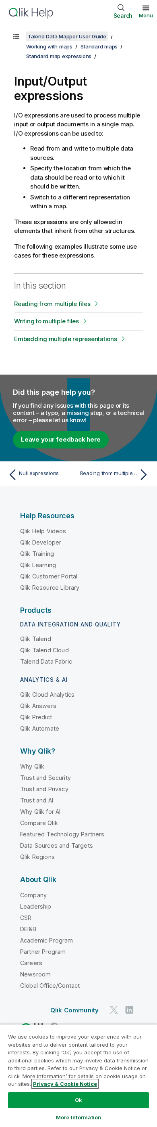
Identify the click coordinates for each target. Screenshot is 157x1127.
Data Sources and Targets (56, 845)
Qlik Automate (39, 728)
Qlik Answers (38, 705)
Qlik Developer (40, 542)
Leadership (36, 906)
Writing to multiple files (46, 321)
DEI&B (28, 929)
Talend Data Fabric (46, 661)
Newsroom (35, 974)
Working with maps (49, 46)
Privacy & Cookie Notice (65, 1084)
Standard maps (99, 46)
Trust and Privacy (44, 789)
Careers (31, 962)
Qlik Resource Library (49, 587)
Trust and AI (36, 800)
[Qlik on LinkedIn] (129, 1009)
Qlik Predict (36, 717)
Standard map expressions (58, 56)
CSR (25, 917)
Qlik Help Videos (43, 531)
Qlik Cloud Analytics (47, 694)
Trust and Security (45, 777)
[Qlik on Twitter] (114, 1009)
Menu (146, 15)
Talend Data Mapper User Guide (67, 36)
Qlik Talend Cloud (44, 650)
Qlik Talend (35, 638)
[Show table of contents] (16, 36)
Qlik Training (37, 553)
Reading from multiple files (52, 304)
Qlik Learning (38, 564)
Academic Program (46, 940)
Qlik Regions (37, 856)
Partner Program (43, 951)
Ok (78, 1100)
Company (33, 895)
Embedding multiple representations (65, 339)
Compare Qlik (39, 822)
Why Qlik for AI (40, 811)
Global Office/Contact (50, 985)
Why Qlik (32, 766)
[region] (78, 1075)
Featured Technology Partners (62, 834)
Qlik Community (74, 1010)
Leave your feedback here (61, 439)
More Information (78, 1117)
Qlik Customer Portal (48, 576)
